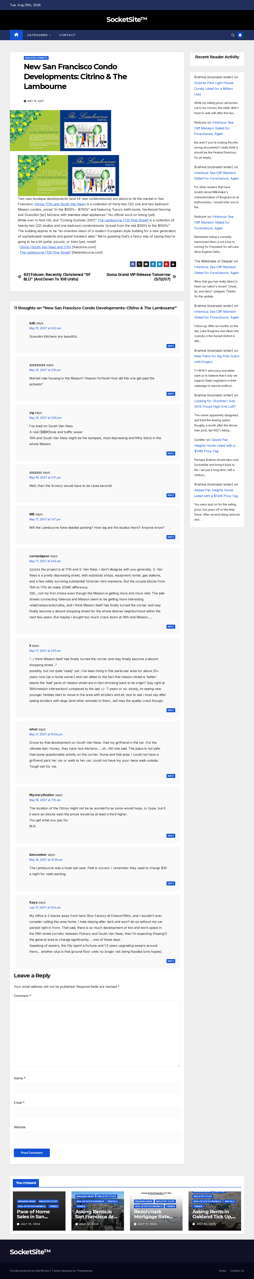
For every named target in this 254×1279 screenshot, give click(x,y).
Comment (22, 996)
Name (20, 1078)
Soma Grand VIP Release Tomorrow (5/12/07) (138, 276)
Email (19, 1103)
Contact (67, 35)
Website (20, 1127)
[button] (233, 35)
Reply (171, 346)
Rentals (112, 1201)
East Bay (220, 1191)
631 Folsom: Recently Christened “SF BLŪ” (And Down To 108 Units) (57, 276)
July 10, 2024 (206, 1223)
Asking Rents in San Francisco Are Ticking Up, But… (95, 1216)
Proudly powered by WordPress (30, 1270)
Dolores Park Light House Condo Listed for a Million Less (213, 89)
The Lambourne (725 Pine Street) (123, 220)
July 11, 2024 (147, 1223)
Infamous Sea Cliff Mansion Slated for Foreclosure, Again (213, 128)
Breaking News (26, 1201)
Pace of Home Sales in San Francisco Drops (35, 1216)
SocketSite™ (127, 19)
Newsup (67, 1270)
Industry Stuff (48, 1201)
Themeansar (84, 1270)
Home (222, 1270)
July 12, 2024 (89, 1223)
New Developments (36, 58)
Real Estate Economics (31, 1206)
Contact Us (237, 1270)
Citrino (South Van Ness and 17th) (45, 247)
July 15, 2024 (30, 1223)
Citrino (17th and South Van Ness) (60, 204)
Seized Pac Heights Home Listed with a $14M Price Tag (214, 445)
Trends (53, 1206)
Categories (38, 35)
